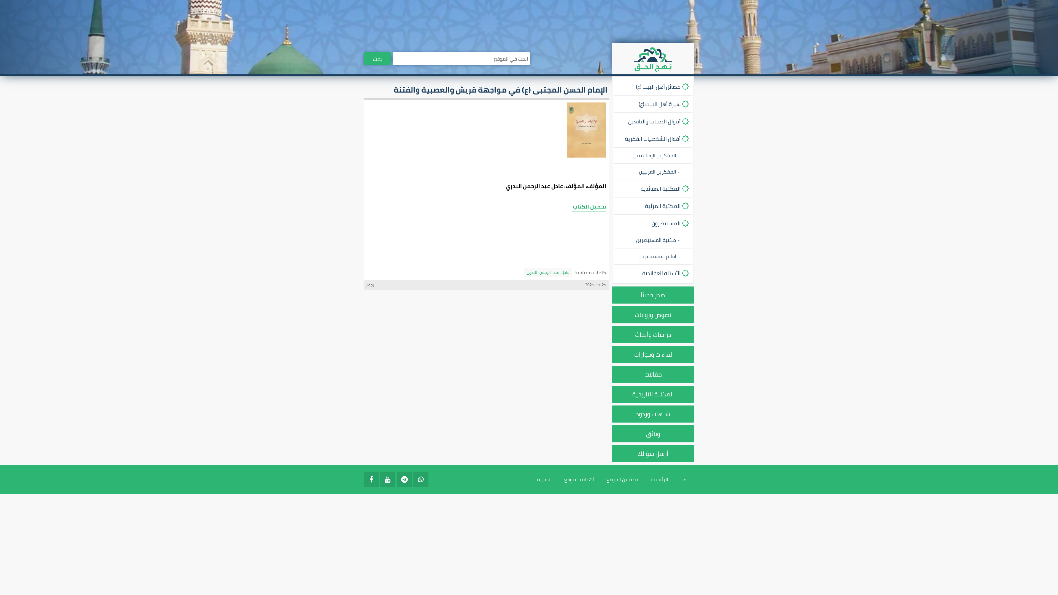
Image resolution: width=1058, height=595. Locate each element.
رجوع (370, 284)
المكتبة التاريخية (653, 394)
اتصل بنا (543, 479)
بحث (377, 59)
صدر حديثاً (653, 295)
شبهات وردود (653, 414)
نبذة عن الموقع (622, 479)
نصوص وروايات (653, 315)
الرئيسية (659, 479)
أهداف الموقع (579, 479)
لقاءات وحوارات (653, 354)
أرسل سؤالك (653, 453)
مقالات (653, 374)
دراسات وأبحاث (653, 334)
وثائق (653, 434)
